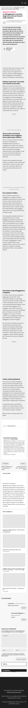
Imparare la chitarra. (9, 12)
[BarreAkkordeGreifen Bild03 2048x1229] (14, 261)
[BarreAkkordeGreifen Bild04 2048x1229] (14, 279)
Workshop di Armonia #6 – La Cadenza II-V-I (14, 589)
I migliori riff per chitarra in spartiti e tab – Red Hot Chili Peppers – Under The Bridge (14, 569)
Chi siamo (5, 702)
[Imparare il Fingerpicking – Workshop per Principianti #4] (14, 521)
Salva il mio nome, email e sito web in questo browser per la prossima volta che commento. (13, 655)
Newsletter (12, 702)
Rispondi (24, 607)
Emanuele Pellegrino (17, 613)
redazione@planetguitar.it (14, 692)
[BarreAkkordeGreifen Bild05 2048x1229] (14, 351)
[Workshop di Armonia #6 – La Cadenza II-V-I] (14, 580)
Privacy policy (19, 702)
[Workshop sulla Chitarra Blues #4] (14, 541)
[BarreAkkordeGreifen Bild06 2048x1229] (14, 369)
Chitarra (4, 21)
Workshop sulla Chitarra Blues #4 (12, 549)
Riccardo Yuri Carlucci (15, 20)
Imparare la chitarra (9, 7)
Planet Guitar (14, 439)
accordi (5, 29)
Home (2, 7)
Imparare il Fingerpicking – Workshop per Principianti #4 (14, 530)
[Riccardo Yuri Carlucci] (13, 436)
